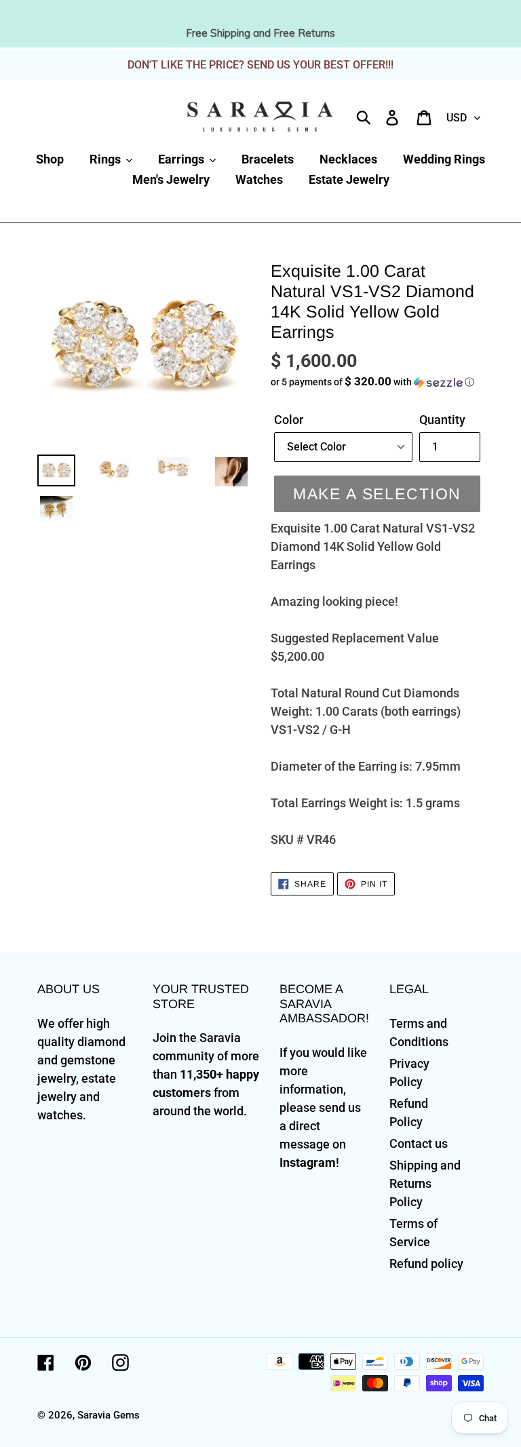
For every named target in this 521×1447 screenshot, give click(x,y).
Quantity (442, 419)
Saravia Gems (108, 1415)
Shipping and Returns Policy (425, 1183)
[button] (377, 382)
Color (288, 419)
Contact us (418, 1143)
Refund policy (426, 1263)
